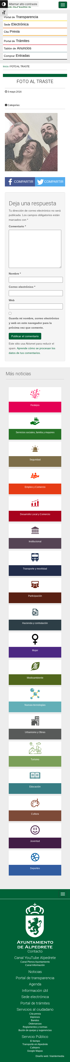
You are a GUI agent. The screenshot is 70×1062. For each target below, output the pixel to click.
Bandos (35, 1020)
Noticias (35, 971)
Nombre (15, 273)
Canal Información (35, 965)
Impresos (35, 1017)
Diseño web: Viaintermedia (50, 1056)
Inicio (6, 66)
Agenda (35, 984)
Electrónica (16, 24)
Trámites (16, 41)
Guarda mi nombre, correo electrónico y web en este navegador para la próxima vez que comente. (34, 323)
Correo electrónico (22, 286)
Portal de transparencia (35, 978)
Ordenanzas (35, 1023)
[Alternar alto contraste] (4, 4)
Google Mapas (35, 1051)
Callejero (35, 1047)
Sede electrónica (35, 997)
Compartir (23, 181)
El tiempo (35, 1041)
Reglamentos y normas (35, 1027)
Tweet (10, 99)
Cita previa (35, 1013)
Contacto (35, 951)
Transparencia (21, 17)
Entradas (17, 56)
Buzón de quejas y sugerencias (35, 1030)
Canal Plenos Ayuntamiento (35, 962)
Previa (12, 31)
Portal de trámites (35, 1003)
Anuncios (17, 48)
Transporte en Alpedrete (35, 1044)
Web (12, 300)
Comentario (17, 226)
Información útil (35, 990)
